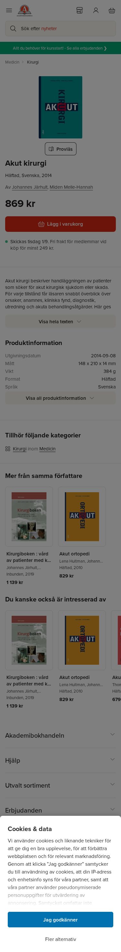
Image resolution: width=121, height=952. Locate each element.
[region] (60, 884)
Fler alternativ (60, 939)
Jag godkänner (60, 919)
